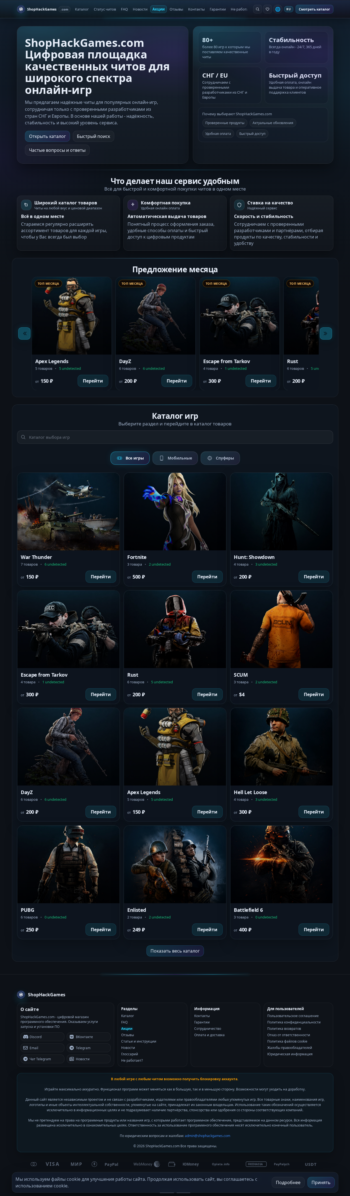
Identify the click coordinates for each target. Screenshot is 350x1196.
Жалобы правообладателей (289, 1047)
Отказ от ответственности (288, 1035)
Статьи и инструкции (138, 1041)
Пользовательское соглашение (293, 1015)
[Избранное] (267, 9)
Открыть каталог (47, 136)
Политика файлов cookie (287, 1041)
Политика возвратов (284, 1028)
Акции (158, 9)
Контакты (196, 9)
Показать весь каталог (175, 951)
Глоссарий (129, 1054)
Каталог (82, 9)
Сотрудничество (207, 1028)
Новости (140, 9)
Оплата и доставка (209, 1035)
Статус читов (105, 9)
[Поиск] (257, 9)
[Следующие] (326, 333)
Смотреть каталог (314, 9)
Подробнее (288, 1182)
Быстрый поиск (93, 136)
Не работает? (242, 9)
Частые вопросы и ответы (57, 150)
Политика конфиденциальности (294, 1022)
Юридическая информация (290, 1054)
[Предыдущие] (24, 333)
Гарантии (218, 9)
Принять (321, 1182)
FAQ (124, 9)
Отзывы (176, 9)
